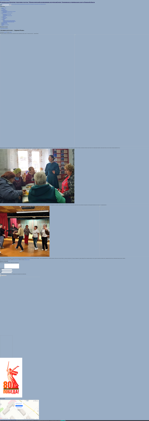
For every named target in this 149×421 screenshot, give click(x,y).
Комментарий (2, 268)
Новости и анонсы (15, 259)
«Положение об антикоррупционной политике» (9, 21)
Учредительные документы (5, 24)
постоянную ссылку (26, 259)
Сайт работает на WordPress (12, 419)
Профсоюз (4, 16)
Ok (61, 420)
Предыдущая (2, 28)
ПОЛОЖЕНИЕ (5, 17)
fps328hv (10, 32)
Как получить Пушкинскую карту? (7, 12)
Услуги (2, 25)
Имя (1, 269)
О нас (2, 13)
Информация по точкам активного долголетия (9, 11)
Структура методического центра (7, 15)
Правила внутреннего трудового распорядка (9, 20)
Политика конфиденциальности (4, 419)
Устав (4, 19)
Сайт (0, 272)
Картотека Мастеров (4, 22)
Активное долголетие (4, 10)
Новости (3, 8)
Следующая (6, 28)
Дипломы (4, 18)
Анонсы (4, 9)
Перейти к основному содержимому (5, 0)
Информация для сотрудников (7, 14)
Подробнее (63, 420)
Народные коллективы (5, 23)
